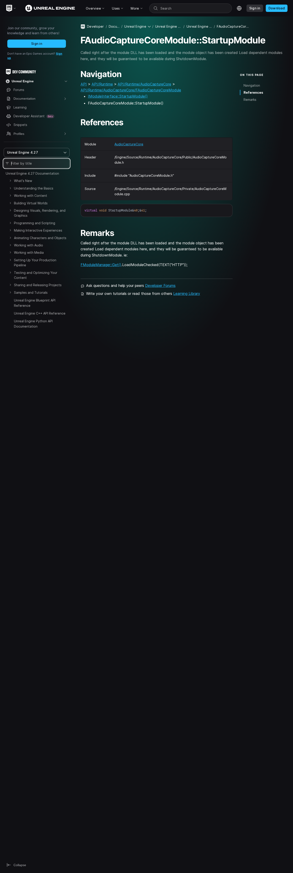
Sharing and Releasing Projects (38, 285)
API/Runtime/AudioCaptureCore (144, 84)
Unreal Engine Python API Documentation (33, 323)
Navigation (252, 85)
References (253, 92)
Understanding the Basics (33, 188)
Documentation (114, 26)
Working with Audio (28, 245)
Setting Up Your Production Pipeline (35, 262)
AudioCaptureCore (128, 144)
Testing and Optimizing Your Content (35, 275)
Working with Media (29, 252)
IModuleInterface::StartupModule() (118, 96)
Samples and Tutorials (31, 292)
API (84, 84)
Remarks (250, 99)
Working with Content (30, 196)
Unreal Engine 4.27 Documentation (32, 173)
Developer (95, 26)
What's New (23, 181)
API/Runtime (102, 84)
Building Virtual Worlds (31, 203)
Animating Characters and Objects (40, 238)
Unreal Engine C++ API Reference (39, 313)
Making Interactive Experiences (38, 230)
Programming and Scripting (34, 223)
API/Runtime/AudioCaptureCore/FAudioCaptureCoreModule (131, 90)
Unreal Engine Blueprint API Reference (34, 302)
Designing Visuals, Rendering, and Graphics (39, 212)
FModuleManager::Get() (101, 264)
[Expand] (10, 180)
